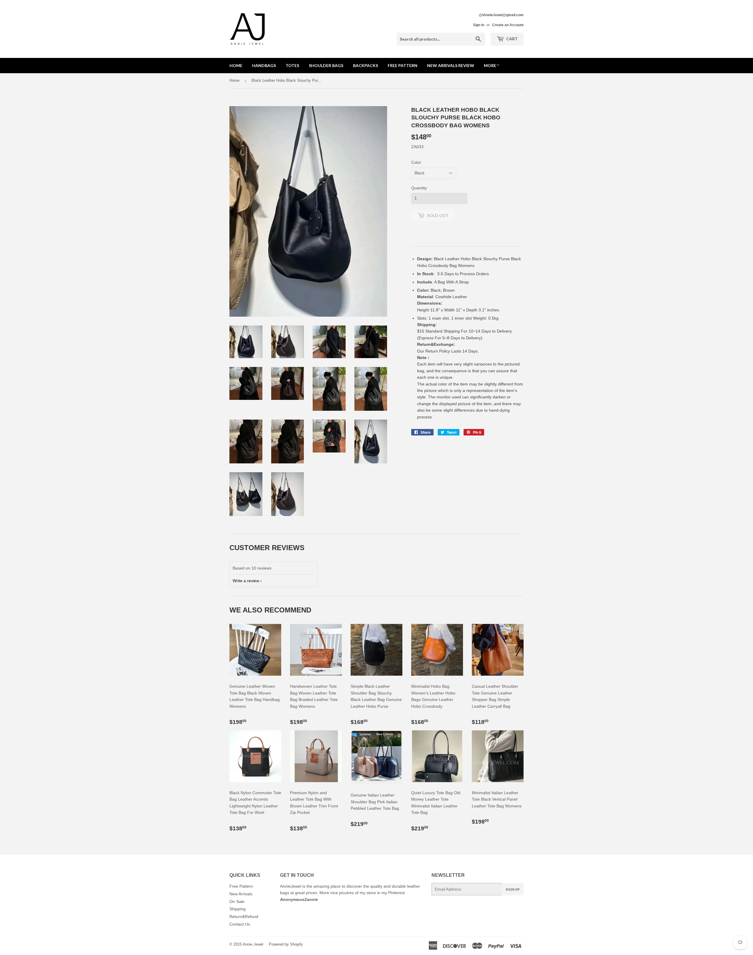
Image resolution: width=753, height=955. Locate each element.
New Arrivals (240, 893)
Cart (511, 38)
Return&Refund (243, 916)
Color (416, 162)
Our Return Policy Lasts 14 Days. (448, 351)
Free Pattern (402, 65)
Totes (292, 65)
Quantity (419, 188)
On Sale (236, 901)
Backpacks (365, 65)
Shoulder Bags (326, 65)
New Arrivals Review (450, 65)
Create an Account (508, 25)
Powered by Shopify (286, 944)
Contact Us (239, 924)
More (490, 65)
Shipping (237, 908)
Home (235, 65)
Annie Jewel (253, 944)
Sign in (478, 25)
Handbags (264, 65)
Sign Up (513, 889)
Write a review (246, 580)
